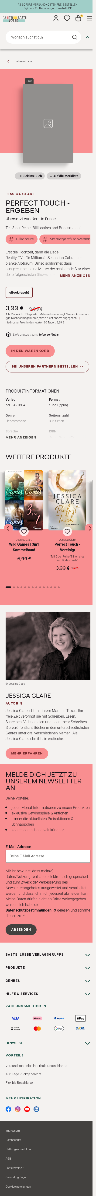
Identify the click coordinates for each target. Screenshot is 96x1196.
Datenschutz (13, 1140)
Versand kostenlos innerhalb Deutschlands (36, 1066)
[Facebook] (8, 1109)
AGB (8, 1158)
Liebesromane (23, 61)
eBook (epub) (19, 292)
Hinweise (14, 1043)
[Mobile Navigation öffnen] (89, 18)
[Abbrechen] (87, 37)
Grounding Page (16, 1177)
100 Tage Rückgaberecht (23, 1074)
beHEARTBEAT (16, 405)
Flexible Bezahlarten (20, 1082)
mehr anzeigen (75, 275)
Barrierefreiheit (15, 1168)
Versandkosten (75, 314)
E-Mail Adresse (18, 847)
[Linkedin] (36, 1109)
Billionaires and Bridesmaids (56, 228)
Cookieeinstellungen (18, 1186)
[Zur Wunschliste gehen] (67, 18)
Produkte (15, 967)
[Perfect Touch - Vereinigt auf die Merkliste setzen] (67, 500)
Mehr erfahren (27, 753)
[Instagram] (18, 1109)
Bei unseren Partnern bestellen (44, 366)
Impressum (13, 1130)
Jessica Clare (20, 194)
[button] (24, 524)
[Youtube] (27, 1109)
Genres (13, 980)
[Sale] (48, 123)
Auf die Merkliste (65, 176)
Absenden (21, 929)
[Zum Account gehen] (56, 18)
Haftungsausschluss (18, 1149)
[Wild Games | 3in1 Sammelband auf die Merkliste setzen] (24, 500)
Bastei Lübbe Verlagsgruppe (35, 954)
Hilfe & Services (22, 994)
